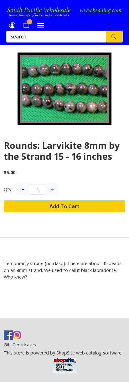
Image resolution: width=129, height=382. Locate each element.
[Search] (114, 37)
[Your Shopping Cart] (26, 24)
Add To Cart (64, 206)
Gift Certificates (20, 345)
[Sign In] (12, 25)
